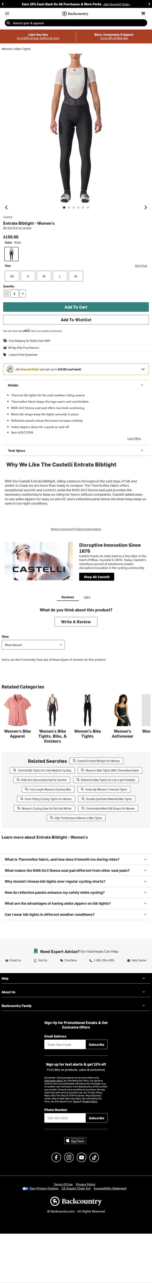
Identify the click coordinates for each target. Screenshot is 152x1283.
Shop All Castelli (96, 577)
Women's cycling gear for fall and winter (47, 808)
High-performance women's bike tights (78, 818)
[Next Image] (145, 207)
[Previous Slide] (3, 4)
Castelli (7, 217)
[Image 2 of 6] (68, 207)
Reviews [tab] (68, 597)
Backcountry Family (17, 1005)
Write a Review (76, 621)
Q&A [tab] (87, 597)
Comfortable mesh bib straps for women (110, 808)
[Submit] (8, 22)
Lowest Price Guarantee (23, 355)
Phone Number (55, 1110)
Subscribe (96, 1044)
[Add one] (23, 293)
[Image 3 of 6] (73, 207)
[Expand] (143, 369)
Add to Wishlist (76, 319)
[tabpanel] (76, 637)
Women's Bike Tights (16, 48)
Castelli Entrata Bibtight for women (98, 761)
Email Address (55, 1036)
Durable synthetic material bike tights (109, 799)
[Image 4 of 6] (78, 207)
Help (5, 978)
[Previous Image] (6, 207)
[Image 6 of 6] (88, 207)
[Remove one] (6, 293)
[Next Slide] (149, 4)
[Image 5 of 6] (83, 207)
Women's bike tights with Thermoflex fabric (112, 770)
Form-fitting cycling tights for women (48, 799)
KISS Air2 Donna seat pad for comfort (44, 780)
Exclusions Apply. (54, 1080)
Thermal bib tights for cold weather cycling (44, 770)
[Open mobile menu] (7, 13)
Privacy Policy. (90, 1101)
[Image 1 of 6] (64, 207)
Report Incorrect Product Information (76, 529)
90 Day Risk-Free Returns (23, 348)
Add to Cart (76, 307)
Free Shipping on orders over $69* (30, 341)
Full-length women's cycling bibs (50, 789)
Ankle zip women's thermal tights (106, 789)
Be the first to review (17, 227)
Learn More (134, 438)
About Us (8, 992)
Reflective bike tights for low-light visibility (108, 780)
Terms (76, 1101)
